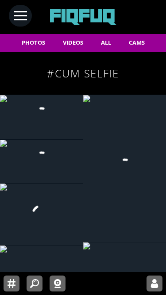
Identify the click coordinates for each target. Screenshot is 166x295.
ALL (106, 42)
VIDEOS (73, 42)
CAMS (137, 42)
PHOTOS (33, 42)
